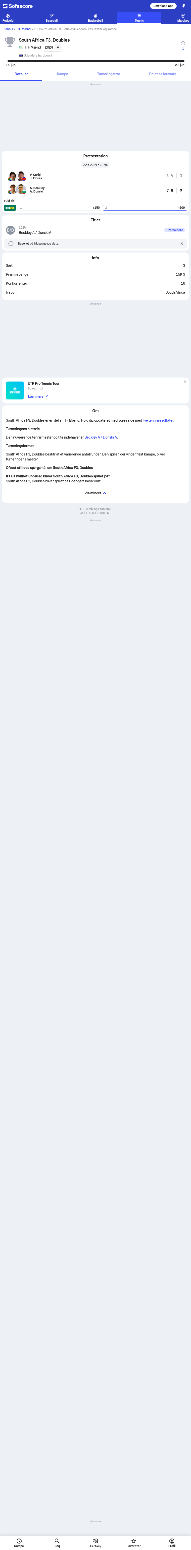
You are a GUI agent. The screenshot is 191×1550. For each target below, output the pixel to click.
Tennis (8, 29)
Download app (163, 6)
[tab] (21, 74)
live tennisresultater (158, 420)
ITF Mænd (24, 29)
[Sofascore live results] (21, 6)
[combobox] (52, 47)
